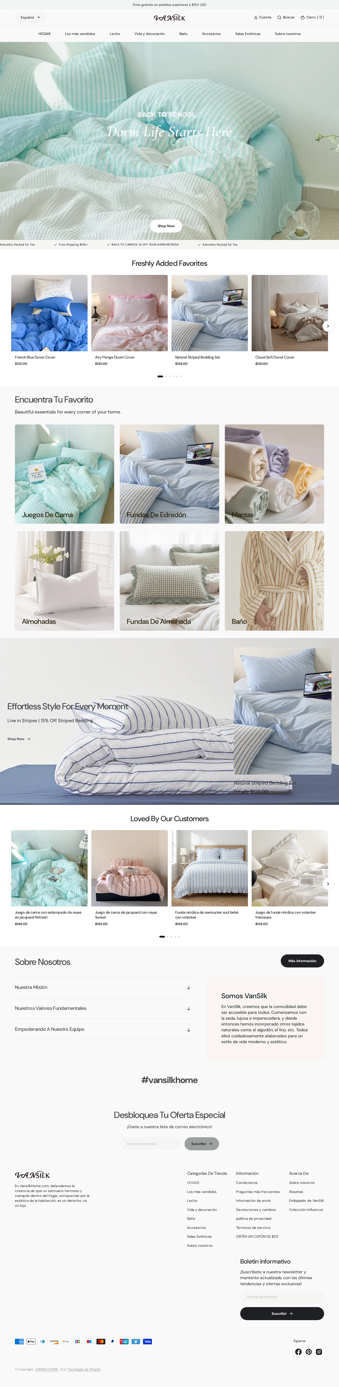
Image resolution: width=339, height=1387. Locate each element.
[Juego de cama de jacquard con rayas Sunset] (129, 868)
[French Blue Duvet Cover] (49, 313)
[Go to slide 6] (181, 376)
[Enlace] (64, 474)
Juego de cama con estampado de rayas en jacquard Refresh (48, 915)
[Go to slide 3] (170, 376)
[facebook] (298, 1352)
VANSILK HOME (46, 1369)
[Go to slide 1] (160, 376)
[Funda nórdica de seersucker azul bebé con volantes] (209, 868)
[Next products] (328, 326)
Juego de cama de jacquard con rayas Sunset (126, 915)
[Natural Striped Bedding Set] (209, 313)
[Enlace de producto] (283, 711)
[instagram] (319, 1352)
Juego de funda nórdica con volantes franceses (285, 915)
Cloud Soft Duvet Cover (274, 357)
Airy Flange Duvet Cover (115, 357)
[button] (312, 17)
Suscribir (198, 1143)
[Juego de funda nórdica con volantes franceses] (290, 868)
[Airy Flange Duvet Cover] (129, 313)
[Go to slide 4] (173, 376)
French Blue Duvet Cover (35, 357)
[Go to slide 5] (177, 376)
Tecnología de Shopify (84, 1369)
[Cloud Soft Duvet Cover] (290, 313)
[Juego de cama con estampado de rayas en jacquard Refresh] (49, 868)
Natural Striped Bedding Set (197, 357)
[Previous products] (11, 326)
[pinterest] (309, 1352)
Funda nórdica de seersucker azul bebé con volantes (206, 915)
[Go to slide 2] (166, 376)
